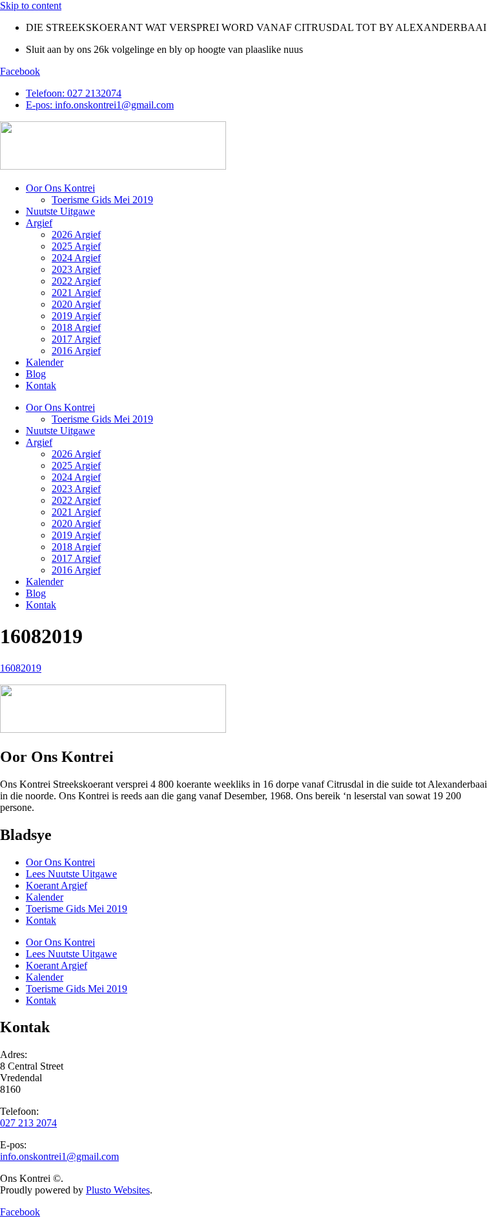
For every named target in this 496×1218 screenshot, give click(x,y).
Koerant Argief (56, 885)
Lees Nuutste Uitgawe (71, 873)
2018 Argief (76, 327)
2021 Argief (76, 292)
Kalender (44, 362)
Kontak (41, 385)
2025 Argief (76, 246)
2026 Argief (76, 234)
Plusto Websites (118, 1189)
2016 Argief (76, 350)
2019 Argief (76, 315)
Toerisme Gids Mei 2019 (102, 199)
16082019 (20, 668)
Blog (36, 373)
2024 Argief (76, 257)
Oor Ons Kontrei (60, 188)
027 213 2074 (28, 1122)
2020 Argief (76, 304)
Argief (39, 222)
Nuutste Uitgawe (60, 211)
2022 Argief (76, 280)
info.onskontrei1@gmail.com (59, 1156)
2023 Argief (76, 269)
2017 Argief (76, 339)
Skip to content (30, 5)
